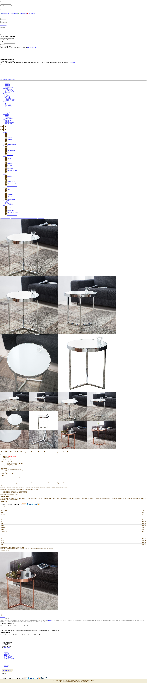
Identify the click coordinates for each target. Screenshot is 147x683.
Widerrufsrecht (6, 654)
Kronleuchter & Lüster (9, 87)
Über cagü (6, 666)
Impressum (6, 652)
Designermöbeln (50, 620)
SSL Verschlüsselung (8, 657)
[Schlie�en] (0, 18)
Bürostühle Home (8, 120)
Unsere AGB (6, 653)
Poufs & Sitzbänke (8, 89)
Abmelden (5, 72)
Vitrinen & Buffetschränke (10, 105)
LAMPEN (5, 82)
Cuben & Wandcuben (9, 104)
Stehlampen (7, 83)
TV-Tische (7, 95)
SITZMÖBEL (5, 88)
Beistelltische (7, 97)
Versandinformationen (8, 662)
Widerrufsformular (7, 655)
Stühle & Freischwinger (9, 91)
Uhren (6, 108)
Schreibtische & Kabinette (10, 99)
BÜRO (4, 119)
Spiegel (6, 109)
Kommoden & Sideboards (10, 106)
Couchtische (7, 96)
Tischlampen (7, 84)
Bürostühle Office (8, 121)
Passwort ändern (6, 70)
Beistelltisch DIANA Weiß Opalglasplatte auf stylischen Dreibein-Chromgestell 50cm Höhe (27, 218)
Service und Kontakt (7, 664)
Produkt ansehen (3, 25)
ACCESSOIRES (6, 107)
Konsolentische (8, 98)
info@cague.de (7, 647)
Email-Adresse (3, 41)
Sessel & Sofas (7, 92)
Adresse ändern (5, 69)
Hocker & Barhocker (9, 90)
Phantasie (6, 115)
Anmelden (2, 44)
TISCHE (4, 93)
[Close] (0, 34)
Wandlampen (7, 85)
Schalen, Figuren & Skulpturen (13, 196)
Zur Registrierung (72, 62)
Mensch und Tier (8, 117)
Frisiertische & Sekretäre (9, 100)
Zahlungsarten (6, 665)
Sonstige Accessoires (9, 113)
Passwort (2, 42)
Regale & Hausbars (8, 103)
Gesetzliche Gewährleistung (9, 658)
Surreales (6, 116)
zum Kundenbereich (4, 73)
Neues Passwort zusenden (31, 47)
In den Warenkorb (4, 22)
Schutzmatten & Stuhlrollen (10, 123)
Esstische (6, 94)
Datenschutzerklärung (8, 656)
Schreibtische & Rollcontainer (10, 122)
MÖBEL (4, 101)
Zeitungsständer (8, 110)
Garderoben (7, 102)
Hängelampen (7, 86)
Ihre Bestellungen (6, 68)
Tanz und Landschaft (9, 118)
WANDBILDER (6, 114)
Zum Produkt (2, 617)
